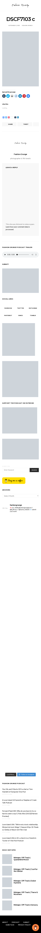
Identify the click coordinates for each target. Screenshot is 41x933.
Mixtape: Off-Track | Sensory (26, 905)
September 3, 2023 (14, 25)
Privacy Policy (24, 925)
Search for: (6, 466)
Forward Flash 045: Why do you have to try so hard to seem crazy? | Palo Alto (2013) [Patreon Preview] (20, 813)
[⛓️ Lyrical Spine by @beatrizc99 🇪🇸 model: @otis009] (20, 712)
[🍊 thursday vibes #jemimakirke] (20, 555)
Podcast (15, 922)
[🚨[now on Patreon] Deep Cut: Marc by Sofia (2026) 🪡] (20, 634)
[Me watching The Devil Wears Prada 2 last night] (20, 560)
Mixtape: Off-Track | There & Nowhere (26, 893)
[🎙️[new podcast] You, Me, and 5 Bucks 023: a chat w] (20, 536)
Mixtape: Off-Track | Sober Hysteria (25, 882)
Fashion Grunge (27, 25)
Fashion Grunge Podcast (13, 783)
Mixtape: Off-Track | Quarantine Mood (22, 859)
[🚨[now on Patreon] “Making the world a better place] (20, 679)
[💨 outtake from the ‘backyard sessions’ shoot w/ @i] (20, 566)
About (5, 922)
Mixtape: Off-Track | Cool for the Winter (26, 870)
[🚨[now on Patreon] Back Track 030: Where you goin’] (20, 591)
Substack (10, 925)
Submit (26, 922)
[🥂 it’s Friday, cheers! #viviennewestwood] (20, 516)
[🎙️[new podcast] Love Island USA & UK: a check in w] (20, 746)
